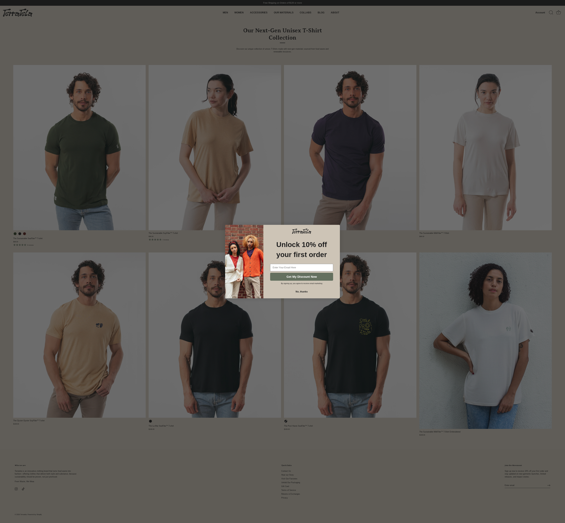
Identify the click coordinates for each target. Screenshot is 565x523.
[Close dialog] (338, 226)
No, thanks (302, 291)
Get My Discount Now (301, 276)
